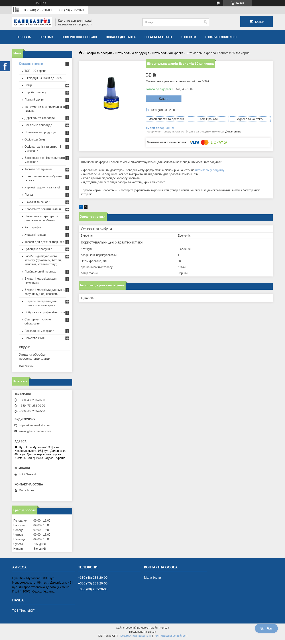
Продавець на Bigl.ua (142, 631)
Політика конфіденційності (170, 635)
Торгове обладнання (38, 169)
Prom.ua (164, 627)
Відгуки (24, 347)
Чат (270, 628)
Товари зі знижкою (220, 37)
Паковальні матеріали (39, 330)
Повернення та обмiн (79, 37)
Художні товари (35, 234)
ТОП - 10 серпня (35, 70)
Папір (28, 85)
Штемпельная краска (167, 53)
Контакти (188, 37)
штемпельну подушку (209, 170)
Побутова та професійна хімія (44, 312)
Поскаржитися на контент (135, 635)
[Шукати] (205, 22)
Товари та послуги (98, 53)
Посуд (28, 194)
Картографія (32, 227)
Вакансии (26, 366)
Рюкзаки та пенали (37, 202)
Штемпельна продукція (132, 53)
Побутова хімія (34, 338)
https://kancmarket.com (34, 425)
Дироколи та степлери (39, 118)
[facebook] (81, 207)
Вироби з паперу (35, 92)
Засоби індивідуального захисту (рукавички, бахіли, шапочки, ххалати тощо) (43, 260)
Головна (24, 37)
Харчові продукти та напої (42, 187)
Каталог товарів (31, 64)
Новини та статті (158, 37)
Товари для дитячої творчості (44, 242)
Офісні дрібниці (34, 139)
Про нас (46, 37)
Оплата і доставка (121, 37)
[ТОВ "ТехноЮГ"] (32, 22)
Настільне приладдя (38, 125)
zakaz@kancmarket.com (35, 431)
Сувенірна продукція (38, 249)
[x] (86, 207)
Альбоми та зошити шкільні (42, 209)
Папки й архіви (34, 99)
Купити (163, 98)
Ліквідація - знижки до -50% (43, 78)
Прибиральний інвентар (40, 271)
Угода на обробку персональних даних (35, 356)
